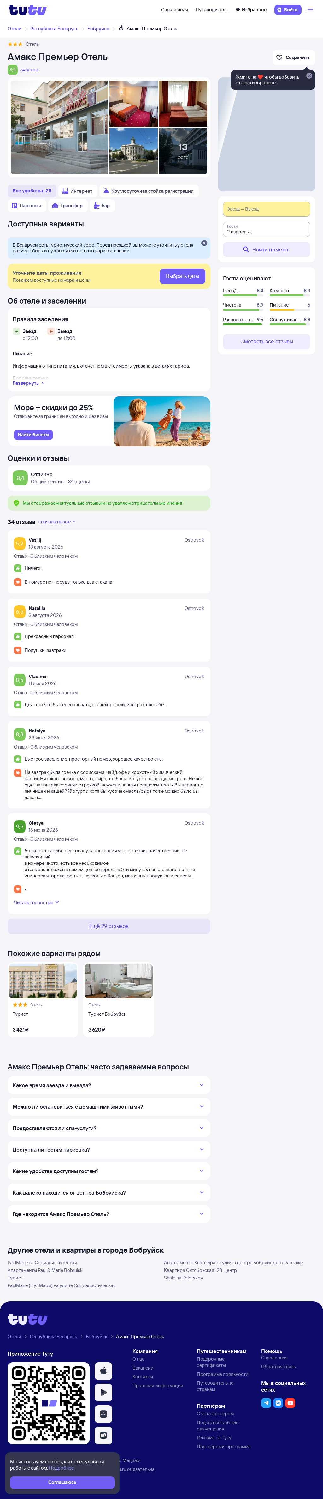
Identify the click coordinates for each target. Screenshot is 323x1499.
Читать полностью (33, 903)
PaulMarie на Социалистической (42, 1263)
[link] (33, 435)
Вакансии (143, 1368)
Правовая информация (157, 1385)
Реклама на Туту (214, 1438)
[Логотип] (28, 10)
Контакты (142, 1377)
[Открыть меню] (311, 10)
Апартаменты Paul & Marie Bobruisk (45, 1270)
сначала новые (54, 522)
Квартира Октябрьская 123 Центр (200, 1270)
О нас (138, 1359)
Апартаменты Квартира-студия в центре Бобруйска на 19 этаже (233, 1263)
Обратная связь (278, 1367)
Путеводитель (212, 10)
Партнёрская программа (224, 1446)
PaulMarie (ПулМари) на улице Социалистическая (62, 1285)
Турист (15, 1278)
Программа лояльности (223, 1374)
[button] (103, 1371)
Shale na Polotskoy (183, 1278)
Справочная (174, 10)
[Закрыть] (204, 243)
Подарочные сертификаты (211, 1362)
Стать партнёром (215, 1414)
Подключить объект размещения (218, 1425)
